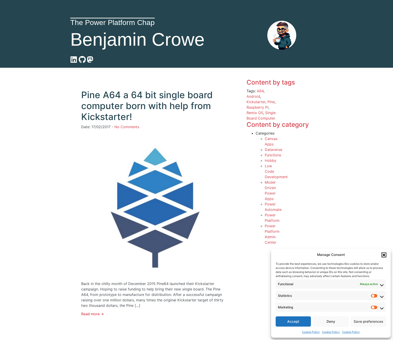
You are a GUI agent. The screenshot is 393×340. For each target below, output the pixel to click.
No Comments (126, 127)
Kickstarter (256, 102)
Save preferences (368, 321)
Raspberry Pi (257, 107)
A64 (260, 91)
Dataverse (273, 149)
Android (253, 96)
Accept (293, 321)
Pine (271, 102)
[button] (384, 254)
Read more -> (92, 314)
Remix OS (255, 112)
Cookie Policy (311, 332)
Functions (273, 155)
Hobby (270, 160)
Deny (331, 321)
